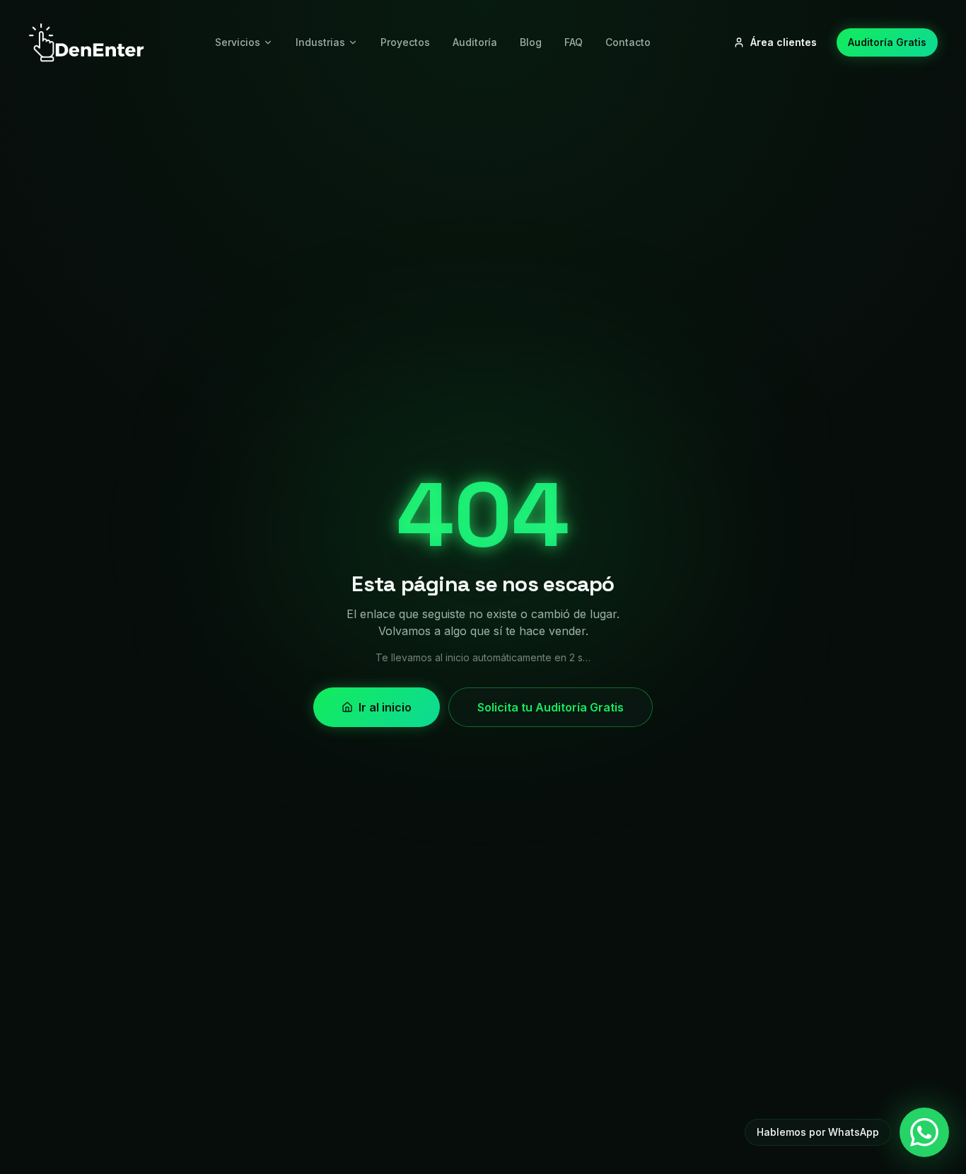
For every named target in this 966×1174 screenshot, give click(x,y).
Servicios (237, 42)
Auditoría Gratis (887, 42)
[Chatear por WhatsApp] (924, 1132)
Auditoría (475, 42)
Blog (531, 42)
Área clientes (783, 42)
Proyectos (405, 42)
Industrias (320, 42)
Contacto (628, 42)
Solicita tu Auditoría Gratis (550, 707)
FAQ (573, 42)
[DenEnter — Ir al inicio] (86, 42)
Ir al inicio (385, 707)
